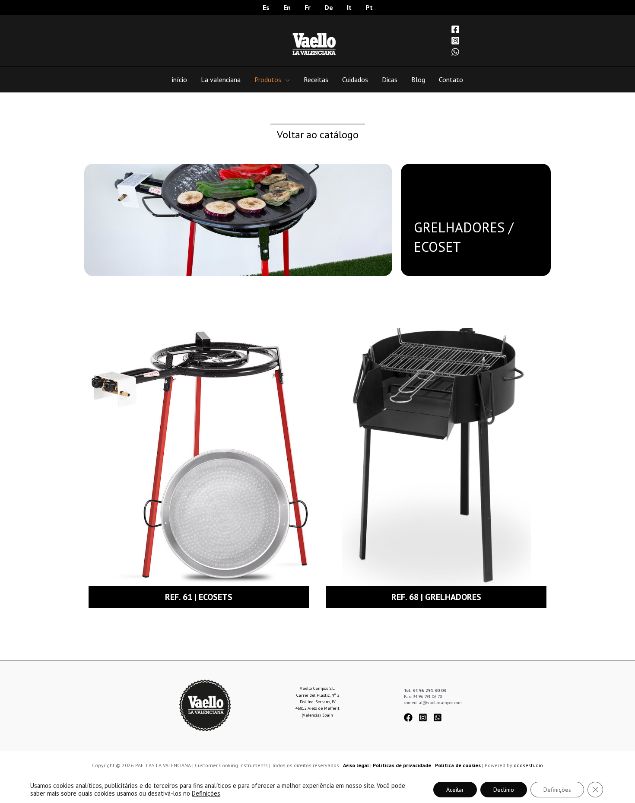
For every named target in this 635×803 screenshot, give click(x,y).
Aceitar (455, 789)
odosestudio (528, 765)
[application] (285, 79)
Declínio (503, 789)
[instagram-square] (425, 717)
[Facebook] (455, 29)
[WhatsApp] (455, 52)
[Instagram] (455, 40)
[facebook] (410, 717)
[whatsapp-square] (438, 717)
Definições (206, 793)
